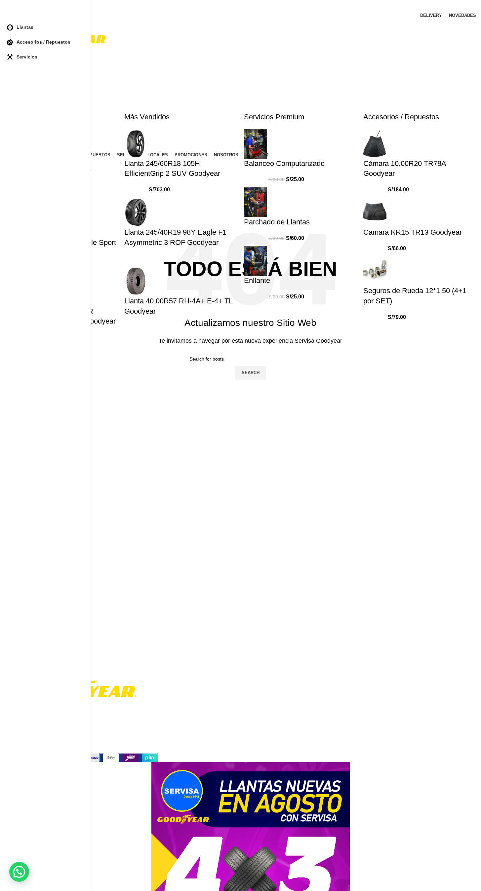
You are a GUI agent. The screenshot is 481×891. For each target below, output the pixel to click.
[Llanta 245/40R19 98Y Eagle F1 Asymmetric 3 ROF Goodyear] (135, 212)
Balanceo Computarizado (284, 163)
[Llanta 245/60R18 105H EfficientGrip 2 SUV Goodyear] (135, 143)
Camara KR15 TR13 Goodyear (412, 232)
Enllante (257, 280)
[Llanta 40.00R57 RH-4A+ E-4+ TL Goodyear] (135, 281)
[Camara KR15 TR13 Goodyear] (374, 212)
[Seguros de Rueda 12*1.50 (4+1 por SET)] (374, 270)
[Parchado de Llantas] (255, 202)
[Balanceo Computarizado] (255, 143)
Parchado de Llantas (277, 222)
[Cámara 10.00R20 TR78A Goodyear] (374, 143)
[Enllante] (255, 260)
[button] (19, 872)
